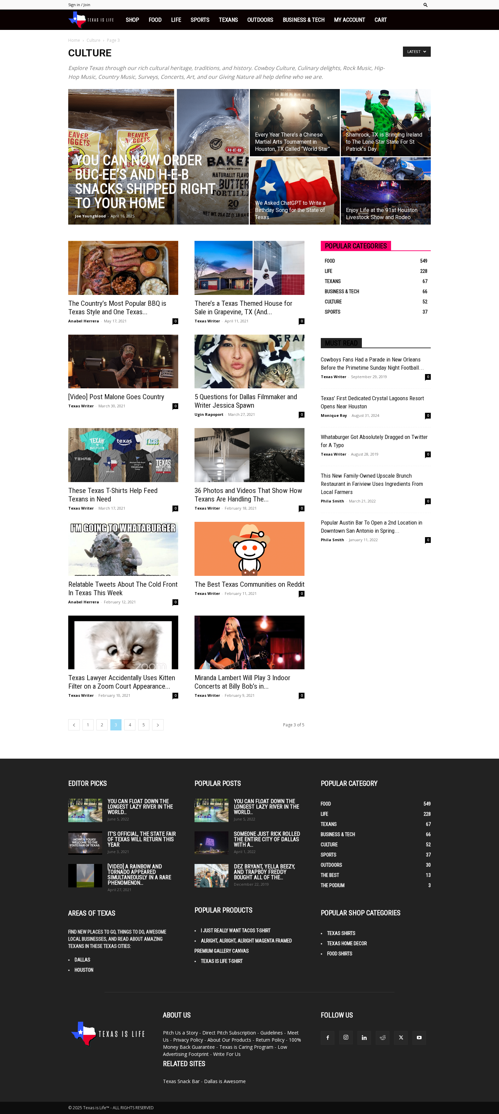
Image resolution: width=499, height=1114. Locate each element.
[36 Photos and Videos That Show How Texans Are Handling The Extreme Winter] (249, 455)
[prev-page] (74, 724)
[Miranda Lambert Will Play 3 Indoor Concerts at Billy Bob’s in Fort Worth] (249, 643)
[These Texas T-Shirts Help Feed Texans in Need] (123, 455)
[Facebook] (327, 1038)
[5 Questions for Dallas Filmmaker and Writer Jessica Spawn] (249, 362)
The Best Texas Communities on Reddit (249, 584)
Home (74, 40)
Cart (381, 19)
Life (176, 19)
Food (155, 19)
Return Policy (270, 1040)
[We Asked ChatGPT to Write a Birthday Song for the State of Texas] (295, 191)
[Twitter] (401, 1038)
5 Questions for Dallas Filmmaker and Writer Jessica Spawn (246, 401)
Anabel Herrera (83, 320)
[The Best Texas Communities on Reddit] (249, 549)
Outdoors (260, 19)
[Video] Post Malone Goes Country (116, 397)
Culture (93, 40)
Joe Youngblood (90, 215)
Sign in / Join (79, 4)
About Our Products (229, 1040)
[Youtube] (419, 1038)
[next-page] (158, 724)
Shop (132, 19)
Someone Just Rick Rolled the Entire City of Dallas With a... (267, 839)
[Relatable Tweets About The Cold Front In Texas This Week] (123, 549)
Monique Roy (334, 415)
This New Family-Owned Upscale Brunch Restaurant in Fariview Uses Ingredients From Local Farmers (372, 483)
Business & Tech (304, 19)
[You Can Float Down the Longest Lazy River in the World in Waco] (85, 810)
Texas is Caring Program (246, 1047)
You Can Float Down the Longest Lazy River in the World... (140, 806)
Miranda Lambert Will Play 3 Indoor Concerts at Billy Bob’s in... (242, 682)
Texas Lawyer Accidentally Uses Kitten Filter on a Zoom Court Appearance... (121, 682)
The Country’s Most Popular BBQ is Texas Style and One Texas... (117, 307)
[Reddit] (382, 1038)
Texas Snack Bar (181, 1081)
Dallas (82, 959)
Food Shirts (339, 953)
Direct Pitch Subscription (229, 1032)
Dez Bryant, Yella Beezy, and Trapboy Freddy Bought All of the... (264, 872)
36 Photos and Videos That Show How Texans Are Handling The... (248, 495)
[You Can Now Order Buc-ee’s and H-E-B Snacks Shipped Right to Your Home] (158, 165)
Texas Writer (207, 320)
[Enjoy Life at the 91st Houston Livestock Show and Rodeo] (386, 191)
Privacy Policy (188, 1040)
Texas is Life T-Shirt (222, 961)
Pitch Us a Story (180, 1032)
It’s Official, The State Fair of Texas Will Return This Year (142, 839)
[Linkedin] (364, 1038)
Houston (84, 970)
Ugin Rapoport (209, 414)
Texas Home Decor (347, 943)
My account (349, 19)
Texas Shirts (341, 933)
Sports (200, 19)
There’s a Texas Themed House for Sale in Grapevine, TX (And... (243, 307)
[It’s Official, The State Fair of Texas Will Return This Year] (85, 843)
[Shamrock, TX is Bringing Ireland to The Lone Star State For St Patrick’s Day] (386, 122)
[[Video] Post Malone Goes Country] (123, 362)
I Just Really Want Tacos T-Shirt (236, 930)
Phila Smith (332, 500)
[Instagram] (346, 1037)
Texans (228, 19)
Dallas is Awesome (225, 1081)
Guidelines (271, 1032)
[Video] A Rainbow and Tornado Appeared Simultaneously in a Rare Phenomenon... (139, 874)
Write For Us (227, 1054)
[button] (426, 4)
